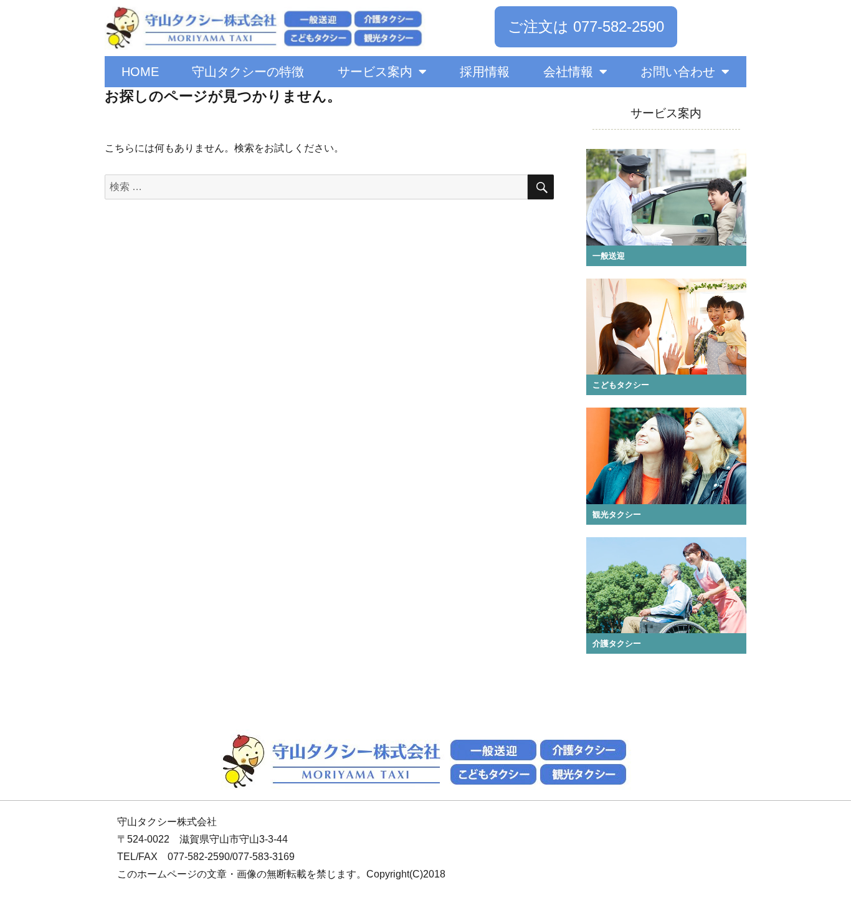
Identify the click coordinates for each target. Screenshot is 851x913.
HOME (140, 72)
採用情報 (485, 72)
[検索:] (316, 186)
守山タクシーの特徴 (248, 72)
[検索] (541, 186)
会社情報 (568, 72)
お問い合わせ (677, 72)
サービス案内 (375, 72)
